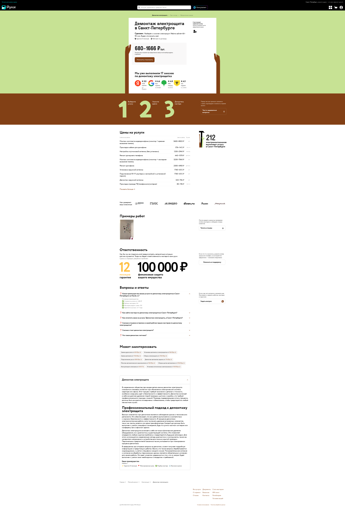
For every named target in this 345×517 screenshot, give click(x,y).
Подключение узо (127, 360)
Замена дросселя (126, 352)
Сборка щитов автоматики (166, 363)
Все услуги (197, 489)
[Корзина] (336, 7)
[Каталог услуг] (330, 7)
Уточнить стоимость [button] (145, 59)
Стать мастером (218, 489)
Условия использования (203, 505)
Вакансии (206, 493)
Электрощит (145, 482)
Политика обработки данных (218, 505)
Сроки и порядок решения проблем (134, 258)
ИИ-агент (215, 493)
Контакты (206, 495)
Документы (207, 489)
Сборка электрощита (150, 356)
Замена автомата (126, 356)
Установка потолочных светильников (159, 367)
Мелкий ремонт (133, 482)
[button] (324, 2)
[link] (131, 352)
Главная (122, 482)
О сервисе (196, 493)
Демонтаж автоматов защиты (154, 360)
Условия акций (217, 499)
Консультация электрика (129, 367)
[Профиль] (341, 7)
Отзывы (196, 495)
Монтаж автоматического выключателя (133, 363)
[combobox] (164, 7)
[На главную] (12, 7)
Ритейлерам (216, 495)
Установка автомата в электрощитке (155, 352)
